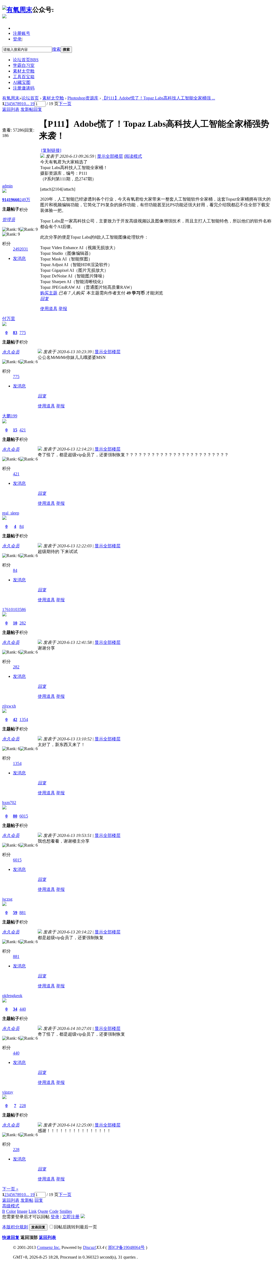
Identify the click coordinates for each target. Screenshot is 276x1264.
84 (21, 526)
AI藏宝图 (21, 82)
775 (22, 332)
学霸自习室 (23, 65)
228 (22, 1105)
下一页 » (10, 1189)
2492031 (20, 249)
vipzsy (7, 1092)
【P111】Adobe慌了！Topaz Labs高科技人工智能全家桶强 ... (158, 98)
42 (15, 719)
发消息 (19, 258)
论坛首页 (26, 59)
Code (53, 1211)
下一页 (64, 103)
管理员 (8, 219)
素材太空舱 (23, 71)
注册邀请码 (23, 88)
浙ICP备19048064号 (126, 1247)
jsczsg (7, 899)
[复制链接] (51, 150)
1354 (23, 719)
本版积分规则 (15, 1227)
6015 (23, 816)
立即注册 (71, 1216)
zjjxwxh (9, 706)
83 (15, 332)
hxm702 (9, 802)
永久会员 (10, 352)
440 (22, 1009)
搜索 (56, 49)
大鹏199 (9, 416)
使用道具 (48, 308)
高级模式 (10, 1206)
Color (11, 1211)
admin (7, 186)
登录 (17, 39)
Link (33, 1211)
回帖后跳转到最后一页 (75, 1227)
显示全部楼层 (110, 156)
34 (15, 1009)
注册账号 (21, 33)
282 (22, 623)
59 (15, 912)
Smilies (66, 1211)
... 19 (30, 103)
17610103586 (14, 609)
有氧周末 (10, 98)
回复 (37, 109)
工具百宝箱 (23, 76)
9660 (15, 199)
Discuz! (89, 1247)
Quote (43, 1211)
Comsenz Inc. (48, 1247)
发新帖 (26, 109)
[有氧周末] (17, 9)
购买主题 (48, 293)
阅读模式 (133, 156)
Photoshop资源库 (82, 98)
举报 (62, 308)
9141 (6, 199)
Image (22, 1211)
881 (22, 912)
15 (15, 430)
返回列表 (10, 109)
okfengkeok (12, 995)
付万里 (8, 318)
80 (15, 816)
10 (24, 103)
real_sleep (10, 513)
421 (22, 430)
